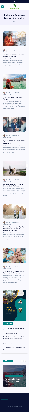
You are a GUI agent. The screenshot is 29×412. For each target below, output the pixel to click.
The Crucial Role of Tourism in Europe (12, 333)
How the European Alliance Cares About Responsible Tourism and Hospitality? (14, 142)
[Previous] (22, 361)
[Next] (24, 361)
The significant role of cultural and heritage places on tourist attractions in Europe (14, 228)
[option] (14, 376)
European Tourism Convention (14, 371)
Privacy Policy (4, 399)
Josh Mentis (9, 50)
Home (14, 21)
